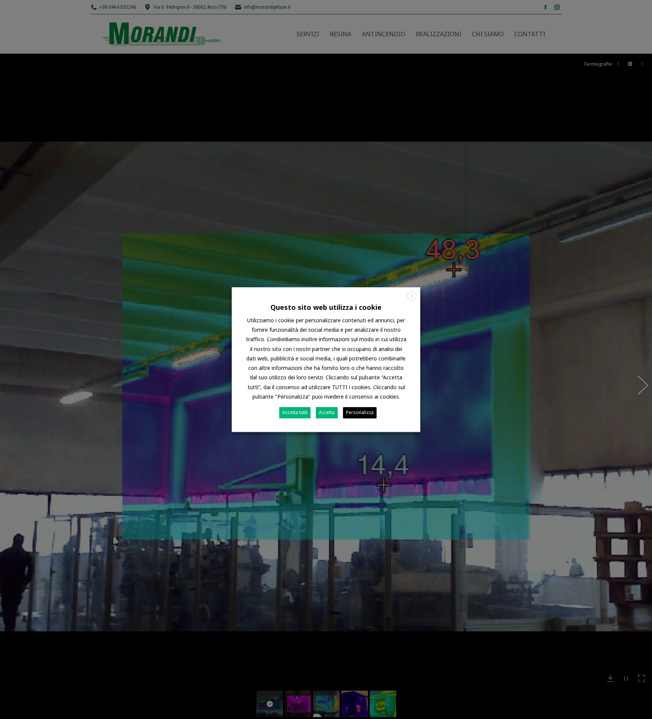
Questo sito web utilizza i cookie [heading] (326, 307)
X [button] (412, 295)
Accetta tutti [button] (295, 412)
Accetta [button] (327, 412)
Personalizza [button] (360, 412)
